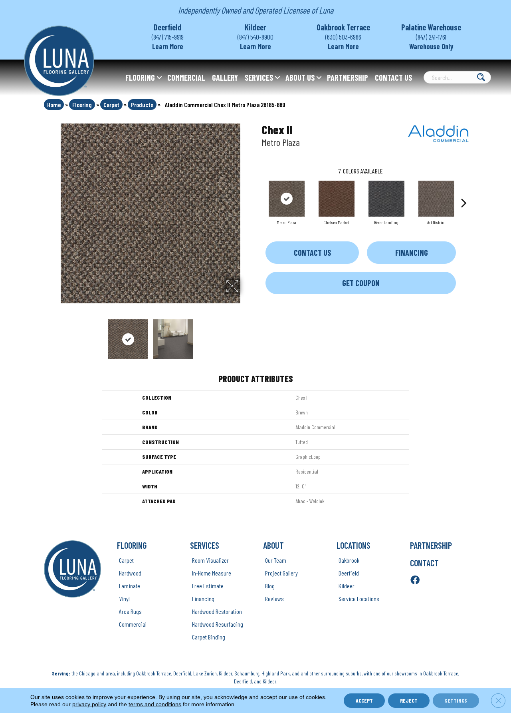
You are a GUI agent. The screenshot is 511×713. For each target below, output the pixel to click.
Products (142, 104)
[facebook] (415, 581)
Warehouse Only (431, 46)
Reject (409, 700)
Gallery (225, 77)
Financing (411, 252)
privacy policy (89, 704)
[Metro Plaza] (287, 199)
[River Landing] (386, 199)
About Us (300, 77)
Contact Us (393, 77)
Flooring (140, 77)
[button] (159, 78)
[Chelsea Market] (337, 199)
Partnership (347, 77)
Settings (456, 700)
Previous (55, 335)
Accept (364, 700)
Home (54, 104)
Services (259, 77)
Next (246, 335)
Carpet (111, 104)
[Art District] (436, 199)
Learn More (167, 46)
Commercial (186, 77)
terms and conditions (155, 704)
